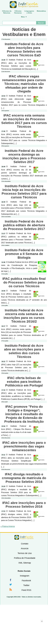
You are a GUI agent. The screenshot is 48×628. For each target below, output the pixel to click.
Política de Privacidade (24, 558)
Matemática (41, 11)
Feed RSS (26, 590)
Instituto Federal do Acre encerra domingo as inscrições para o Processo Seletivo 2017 (24, 156)
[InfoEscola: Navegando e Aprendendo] (24, 4)
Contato (24, 544)
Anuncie (24, 548)
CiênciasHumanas (18, 12)
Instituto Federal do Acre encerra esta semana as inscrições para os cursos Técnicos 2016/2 (24, 315)
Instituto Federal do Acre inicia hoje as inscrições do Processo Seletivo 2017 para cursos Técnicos (24, 191)
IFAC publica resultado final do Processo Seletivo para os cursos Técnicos (24, 282)
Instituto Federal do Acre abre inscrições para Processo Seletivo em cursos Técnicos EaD (24, 49)
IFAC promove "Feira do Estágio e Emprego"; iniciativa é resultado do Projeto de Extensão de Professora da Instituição (24, 414)
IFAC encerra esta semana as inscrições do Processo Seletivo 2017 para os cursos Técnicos (24, 121)
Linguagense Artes (29, 12)
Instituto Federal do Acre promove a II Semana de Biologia (24, 253)
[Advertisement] (24, 625)
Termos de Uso (25, 553)
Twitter (26, 585)
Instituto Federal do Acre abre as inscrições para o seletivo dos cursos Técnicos (24, 351)
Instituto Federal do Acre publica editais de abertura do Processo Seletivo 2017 (24, 225)
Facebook (26, 580)
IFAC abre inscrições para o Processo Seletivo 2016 (24, 504)
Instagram (24, 576)
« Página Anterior (8, 526)
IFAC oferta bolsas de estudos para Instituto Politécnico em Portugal (24, 381)
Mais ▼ (24, 17)
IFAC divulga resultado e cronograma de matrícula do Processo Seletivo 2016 (24, 478)
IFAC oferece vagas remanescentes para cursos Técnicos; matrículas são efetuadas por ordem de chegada (24, 84)
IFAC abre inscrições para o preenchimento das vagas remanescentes (24, 446)
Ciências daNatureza (6, 12)
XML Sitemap (24, 563)
